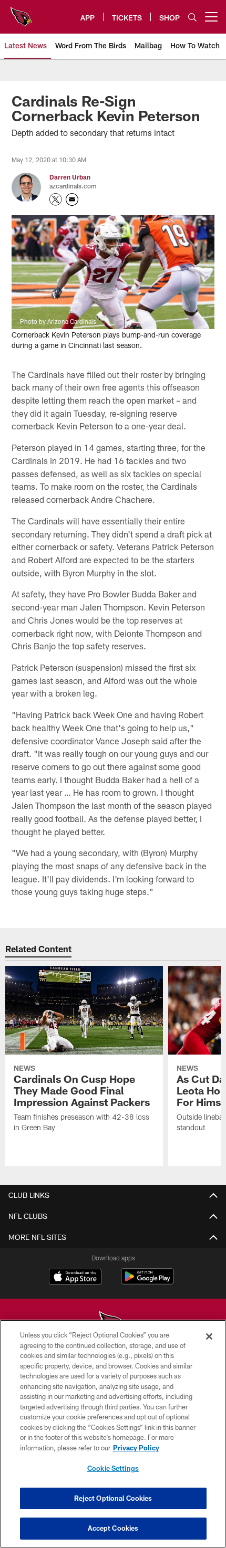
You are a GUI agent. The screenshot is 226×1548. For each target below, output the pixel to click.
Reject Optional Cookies (113, 1498)
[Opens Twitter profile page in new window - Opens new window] (55, 199)
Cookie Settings (113, 1468)
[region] (113, 1434)
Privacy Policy (136, 1448)
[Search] (192, 17)
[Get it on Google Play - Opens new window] (147, 1281)
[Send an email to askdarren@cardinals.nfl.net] (72, 199)
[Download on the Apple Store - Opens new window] (75, 1278)
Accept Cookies (113, 1528)
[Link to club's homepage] (21, 12)
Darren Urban (69, 177)
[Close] (209, 1336)
